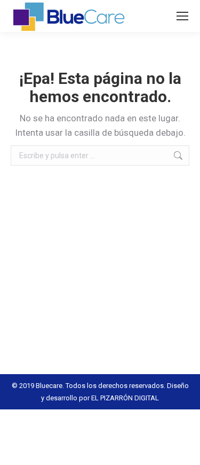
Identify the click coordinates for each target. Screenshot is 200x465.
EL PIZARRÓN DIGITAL (125, 398)
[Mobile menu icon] (182, 16)
